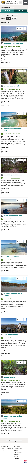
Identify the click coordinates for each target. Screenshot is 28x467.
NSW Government (6, 448)
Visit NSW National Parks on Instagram (6, 464)
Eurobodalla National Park (13, 43)
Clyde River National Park (13, 216)
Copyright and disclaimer (18, 453)
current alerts (15, 46)
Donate (16, 458)
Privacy (16, 450)
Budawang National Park (13, 175)
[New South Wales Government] (25, 461)
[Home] (3, 2)
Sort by (3, 15)
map (15, 18)
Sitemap (16, 456)
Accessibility (17, 446)
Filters (21, 11)
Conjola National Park (12, 257)
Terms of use (18, 448)
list (9, 18)
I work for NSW (5, 450)
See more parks (14, 441)
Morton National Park (11, 86)
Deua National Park (11, 335)
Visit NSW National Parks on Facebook (2, 464)
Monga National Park (11, 377)
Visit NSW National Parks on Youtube (9, 464)
